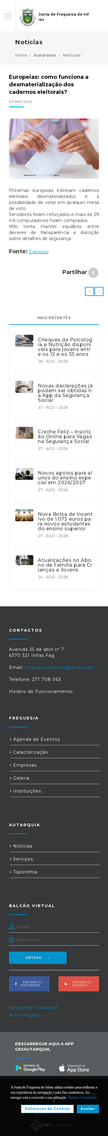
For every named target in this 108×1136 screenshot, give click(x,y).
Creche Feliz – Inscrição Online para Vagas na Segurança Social (65, 436)
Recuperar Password (33, 1007)
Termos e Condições (82, 1097)
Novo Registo (25, 1015)
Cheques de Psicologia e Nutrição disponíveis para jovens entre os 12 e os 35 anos (65, 347)
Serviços (22, 859)
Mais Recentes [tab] (54, 318)
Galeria (20, 778)
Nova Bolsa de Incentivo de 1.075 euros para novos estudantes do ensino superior (65, 521)
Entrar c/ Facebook (30, 983)
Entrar (34, 958)
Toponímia (25, 872)
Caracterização (30, 752)
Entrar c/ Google (80, 983)
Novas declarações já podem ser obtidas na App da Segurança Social (65, 393)
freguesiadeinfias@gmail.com (60, 667)
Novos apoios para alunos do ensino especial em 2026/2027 (65, 478)
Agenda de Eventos (36, 739)
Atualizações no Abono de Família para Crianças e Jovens (65, 565)
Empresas (24, 765)
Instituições (26, 791)
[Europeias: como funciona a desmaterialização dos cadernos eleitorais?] (54, 149)
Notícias (72, 55)
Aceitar (88, 1109)
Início (21, 55)
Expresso (39, 251)
